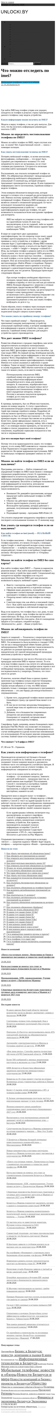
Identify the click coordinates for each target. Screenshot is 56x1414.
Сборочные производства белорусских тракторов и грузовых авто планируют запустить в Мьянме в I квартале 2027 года (26, 992)
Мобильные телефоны (22, 49)
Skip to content (7, 2)
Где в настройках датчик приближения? (25, 936)
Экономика (39, 1401)
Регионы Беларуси (20, 39)
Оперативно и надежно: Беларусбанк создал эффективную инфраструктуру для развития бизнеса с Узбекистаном (27, 1316)
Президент (44, 1389)
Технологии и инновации (24, 29)
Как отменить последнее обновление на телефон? (30, 865)
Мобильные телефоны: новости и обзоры (20, 82)
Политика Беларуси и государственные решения (19, 1390)
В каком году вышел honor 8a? (21, 917)
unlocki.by (15, 84)
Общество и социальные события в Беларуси (22, 1387)
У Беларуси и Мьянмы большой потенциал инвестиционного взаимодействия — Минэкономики (26, 1142)
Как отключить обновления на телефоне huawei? (29, 888)
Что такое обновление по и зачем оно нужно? (28, 873)
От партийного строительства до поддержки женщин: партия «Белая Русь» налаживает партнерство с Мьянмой (27, 1335)
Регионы (6, 1393)
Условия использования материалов (23, 1408)
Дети (14, 56)
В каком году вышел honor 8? (20, 914)
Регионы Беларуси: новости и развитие (29, 1394)
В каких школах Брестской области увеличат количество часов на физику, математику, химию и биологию (30, 1013)
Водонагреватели (20, 54)
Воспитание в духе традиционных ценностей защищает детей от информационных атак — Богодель (28, 1120)
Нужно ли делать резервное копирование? (26, 868)
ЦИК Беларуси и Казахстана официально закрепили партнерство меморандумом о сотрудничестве (26, 1071)
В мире (46, 1355)
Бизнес (15, 24)
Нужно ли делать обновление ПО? (23, 910)
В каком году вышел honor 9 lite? (22, 919)
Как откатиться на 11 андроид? (21, 895)
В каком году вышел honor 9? (20, 922)
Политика (16, 37)
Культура (50, 1364)
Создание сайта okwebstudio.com (16, 1411)
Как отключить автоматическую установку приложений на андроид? (26, 898)
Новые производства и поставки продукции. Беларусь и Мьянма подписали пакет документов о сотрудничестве (30, 1153)
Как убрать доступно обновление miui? (25, 875)
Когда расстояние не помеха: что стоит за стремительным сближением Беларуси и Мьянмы (25, 967)
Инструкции (12, 46)
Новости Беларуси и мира (19, 22)
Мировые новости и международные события (21, 1366)
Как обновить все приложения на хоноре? (26, 856)
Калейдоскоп (42, 1364)
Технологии (6, 1397)
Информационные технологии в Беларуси (24, 1361)
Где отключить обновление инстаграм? (25, 870)
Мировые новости (20, 42)
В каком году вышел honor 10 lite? (22, 912)
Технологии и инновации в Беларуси (25, 1398)
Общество (38, 1383)
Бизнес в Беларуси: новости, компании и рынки (21, 1353)
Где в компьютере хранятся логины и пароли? (28, 934)
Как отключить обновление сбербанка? (25, 907)
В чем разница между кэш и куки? (22, 927)
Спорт (48, 1394)
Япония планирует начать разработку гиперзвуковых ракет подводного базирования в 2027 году (29, 1109)
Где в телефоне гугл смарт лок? (21, 939)
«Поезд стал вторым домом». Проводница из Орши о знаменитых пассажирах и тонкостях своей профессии (27, 956)
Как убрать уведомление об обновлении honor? (28, 853)
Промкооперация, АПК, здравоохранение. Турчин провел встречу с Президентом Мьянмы (25, 979)
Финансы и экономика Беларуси (27, 1399)
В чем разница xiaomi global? (20, 924)
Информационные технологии (26, 32)
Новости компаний (21, 44)
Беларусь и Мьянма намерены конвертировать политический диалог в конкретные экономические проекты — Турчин (31, 1214)
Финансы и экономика (22, 27)
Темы (53, 1394)
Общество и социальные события (27, 34)
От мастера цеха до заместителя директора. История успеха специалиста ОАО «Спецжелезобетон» (27, 1225)
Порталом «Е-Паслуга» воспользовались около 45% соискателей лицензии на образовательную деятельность (31, 1035)
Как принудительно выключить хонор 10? (26, 863)
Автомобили (18, 51)
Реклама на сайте (14, 59)
